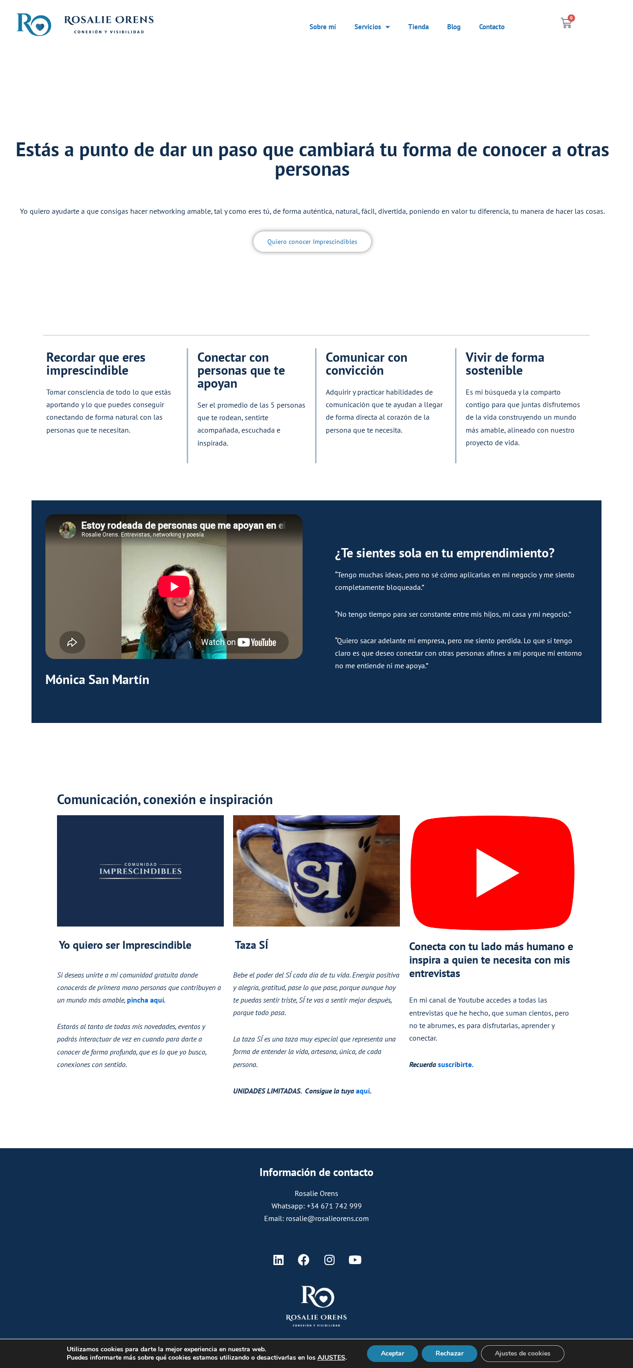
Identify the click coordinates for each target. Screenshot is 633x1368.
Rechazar (449, 1353)
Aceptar (392, 1353)
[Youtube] (355, 1260)
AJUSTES (331, 1358)
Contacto (492, 26)
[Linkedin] (278, 1260)
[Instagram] (329, 1260)
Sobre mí (323, 26)
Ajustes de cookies (523, 1353)
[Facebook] (304, 1260)
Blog (454, 26)
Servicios (367, 26)
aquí (363, 1090)
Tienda (418, 26)
